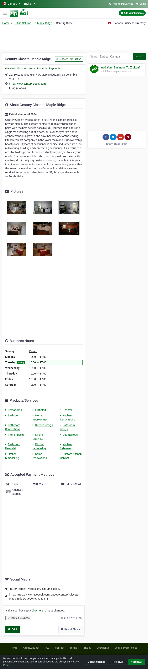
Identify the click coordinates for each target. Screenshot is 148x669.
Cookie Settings (96, 661)
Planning (40, 409)
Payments (54, 68)
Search (139, 56)
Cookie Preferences (126, 647)
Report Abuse (72, 629)
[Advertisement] (74, 38)
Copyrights (103, 647)
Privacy (87, 647)
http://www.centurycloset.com (27, 83)
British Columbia (23, 23)
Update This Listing (70, 59)
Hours (32, 68)
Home (5, 23)
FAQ (47, 647)
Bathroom (14, 415)
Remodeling (15, 409)
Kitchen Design (44, 425)
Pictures (21, 68)
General (67, 409)
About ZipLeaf (31, 647)
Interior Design (16, 434)
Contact (59, 647)
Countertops (70, 434)
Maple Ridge (44, 23)
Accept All (136, 661)
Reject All (118, 661)
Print (14, 629)
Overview (10, 68)
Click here (37, 610)
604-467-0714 (20, 88)
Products (42, 68)
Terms (73, 647)
